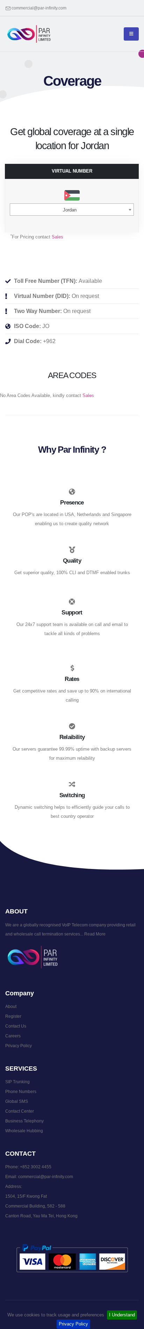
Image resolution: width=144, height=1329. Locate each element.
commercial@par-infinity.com (39, 8)
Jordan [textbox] (70, 210)
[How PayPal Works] (72, 1257)
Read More (94, 934)
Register (13, 1016)
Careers (13, 1036)
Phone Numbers (20, 1091)
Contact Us (15, 1026)
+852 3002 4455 (35, 1166)
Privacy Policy (73, 1324)
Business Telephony (24, 1121)
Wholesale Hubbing (24, 1130)
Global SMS (16, 1101)
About (10, 1006)
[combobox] (72, 209)
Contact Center (19, 1111)
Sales (57, 236)
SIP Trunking (17, 1081)
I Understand (122, 1314)
